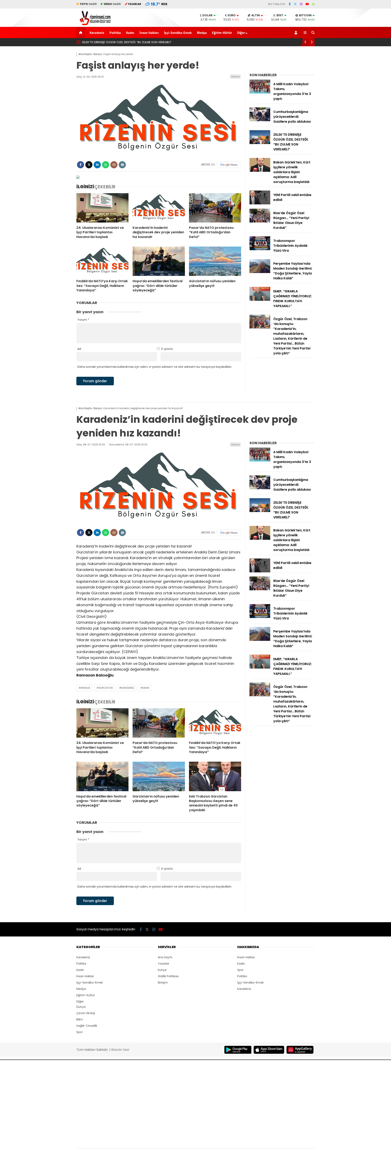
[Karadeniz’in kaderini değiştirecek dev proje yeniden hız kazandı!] (159, 208)
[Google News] (229, 165)
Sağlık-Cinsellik (86, 1026)
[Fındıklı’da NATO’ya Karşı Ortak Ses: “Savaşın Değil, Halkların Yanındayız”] (102, 261)
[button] (81, 32)
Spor (79, 1032)
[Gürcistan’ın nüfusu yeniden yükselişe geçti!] (215, 261)
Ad (79, 349)
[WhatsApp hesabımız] (313, 4)
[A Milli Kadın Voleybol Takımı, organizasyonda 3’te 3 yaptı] (259, 92)
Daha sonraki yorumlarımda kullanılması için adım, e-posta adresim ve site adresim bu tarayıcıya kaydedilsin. (154, 367)
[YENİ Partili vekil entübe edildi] (259, 203)
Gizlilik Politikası (168, 976)
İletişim (163, 982)
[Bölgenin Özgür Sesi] (93, 25)
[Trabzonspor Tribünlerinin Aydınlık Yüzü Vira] (259, 249)
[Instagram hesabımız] (301, 4)
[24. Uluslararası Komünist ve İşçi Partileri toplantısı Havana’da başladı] (102, 208)
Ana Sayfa (165, 957)
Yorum (83, 320)
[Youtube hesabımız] (307, 4)
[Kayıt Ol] (296, 32)
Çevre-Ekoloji (85, 1013)
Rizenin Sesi (120, 1049)
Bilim (79, 1019)
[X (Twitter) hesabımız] (295, 4)
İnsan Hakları (149, 32)
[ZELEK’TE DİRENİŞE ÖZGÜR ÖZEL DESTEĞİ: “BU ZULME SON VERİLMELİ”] (259, 143)
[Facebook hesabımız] (290, 4)
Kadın (130, 32)
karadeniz (127, 688)
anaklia (85, 688)
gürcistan (106, 688)
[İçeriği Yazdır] (122, 164)
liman (145, 688)
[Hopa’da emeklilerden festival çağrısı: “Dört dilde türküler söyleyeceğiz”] (159, 261)
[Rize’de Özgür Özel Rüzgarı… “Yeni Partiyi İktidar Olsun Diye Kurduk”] (259, 221)
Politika (115, 32)
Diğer (241, 32)
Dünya (235, 76)
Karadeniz (97, 32)
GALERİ (88, 4)
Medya (202, 32)
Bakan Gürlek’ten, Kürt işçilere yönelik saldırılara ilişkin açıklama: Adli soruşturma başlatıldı (162, 42)
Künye (162, 970)
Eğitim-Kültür (222, 32)
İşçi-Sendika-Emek (178, 32)
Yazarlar (163, 964)
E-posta (167, 349)
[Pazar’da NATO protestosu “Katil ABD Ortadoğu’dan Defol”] (215, 208)
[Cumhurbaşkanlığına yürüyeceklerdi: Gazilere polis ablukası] (259, 120)
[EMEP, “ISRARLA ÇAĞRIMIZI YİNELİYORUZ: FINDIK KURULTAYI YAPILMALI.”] (259, 300)
